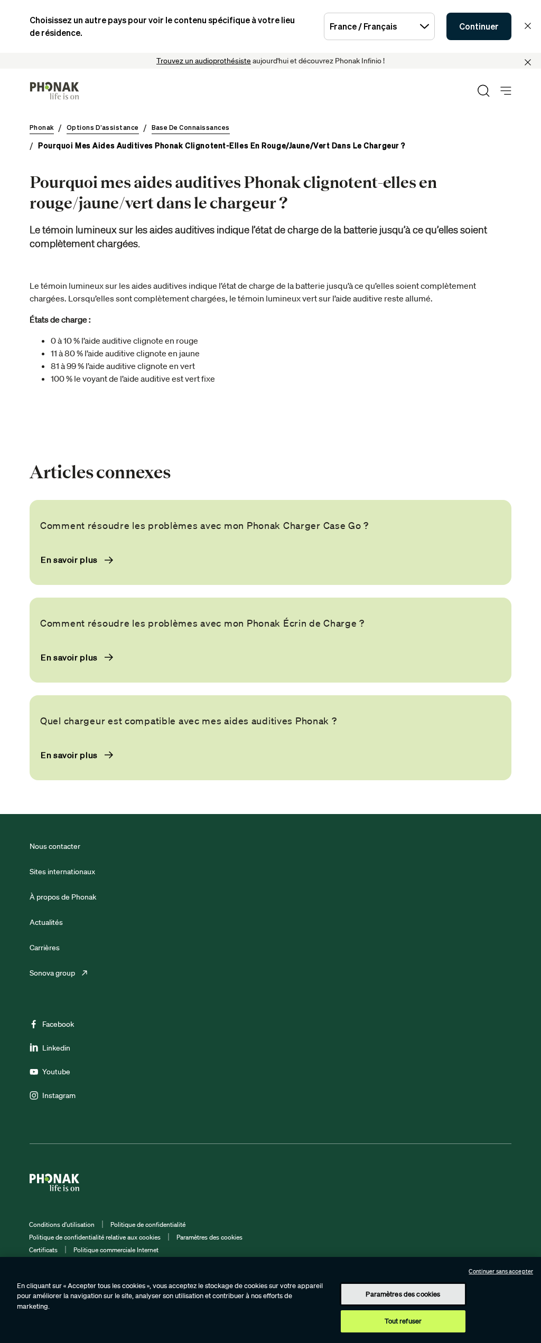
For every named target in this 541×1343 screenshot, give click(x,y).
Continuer (479, 26)
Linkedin (56, 1048)
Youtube (56, 1071)
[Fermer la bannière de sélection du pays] (528, 26)
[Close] (528, 62)
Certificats (43, 1249)
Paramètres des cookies (209, 1237)
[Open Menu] (505, 91)
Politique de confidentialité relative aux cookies (95, 1237)
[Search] (483, 90)
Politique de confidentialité (147, 1224)
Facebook (58, 1024)
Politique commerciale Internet (115, 1249)
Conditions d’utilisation (62, 1224)
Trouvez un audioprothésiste (203, 60)
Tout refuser (403, 1321)
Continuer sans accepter (501, 1271)
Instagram (59, 1095)
